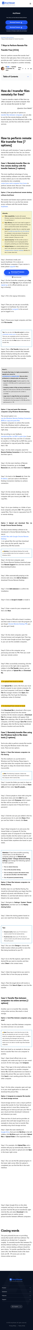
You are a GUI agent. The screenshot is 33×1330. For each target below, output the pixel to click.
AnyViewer (3, 37)
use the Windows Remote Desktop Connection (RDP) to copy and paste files (16, 419)
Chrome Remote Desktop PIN (17, 624)
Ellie (8, 66)
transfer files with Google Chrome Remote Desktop (15, 537)
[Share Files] (16, 968)
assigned (15, 309)
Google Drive (5, 1132)
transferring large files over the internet (18, 231)
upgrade (12, 266)
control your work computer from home (14, 183)
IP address (4, 479)
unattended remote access (9, 334)
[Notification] (16, 992)
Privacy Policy (12, 1326)
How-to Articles (10, 37)
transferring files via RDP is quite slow (13, 436)
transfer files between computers (12, 115)
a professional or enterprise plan (10, 376)
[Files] (16, 128)
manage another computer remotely (14, 250)
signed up (4, 285)
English (16, 1306)
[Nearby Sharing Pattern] (16, 922)
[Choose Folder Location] (16, 954)
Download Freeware (15, 22)
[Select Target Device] (16, 978)
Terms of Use (21, 1326)
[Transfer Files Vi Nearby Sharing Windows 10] (16, 911)
